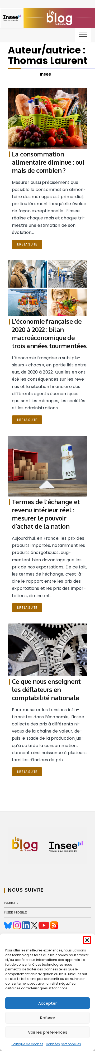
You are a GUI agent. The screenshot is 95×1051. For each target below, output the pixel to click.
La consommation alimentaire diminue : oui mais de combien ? (48, 162)
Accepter (47, 1003)
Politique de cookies (27, 1044)
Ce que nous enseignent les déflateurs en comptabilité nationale (46, 689)
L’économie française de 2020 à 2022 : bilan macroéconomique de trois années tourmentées (49, 333)
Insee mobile (15, 912)
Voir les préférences (47, 1032)
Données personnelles (63, 1044)
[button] (87, 940)
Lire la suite (27, 244)
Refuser (47, 1017)
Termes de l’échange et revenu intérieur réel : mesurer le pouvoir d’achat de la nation (46, 514)
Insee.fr (11, 903)
